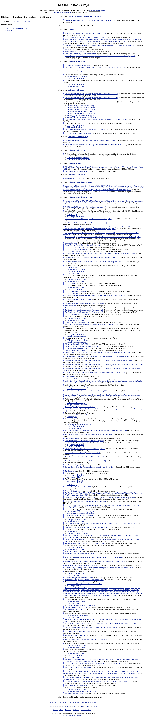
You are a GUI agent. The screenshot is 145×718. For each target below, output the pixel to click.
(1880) (84, 580)
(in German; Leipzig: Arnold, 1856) (84, 37)
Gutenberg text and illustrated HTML (79, 425)
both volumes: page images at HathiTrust (80, 513)
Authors (74, 706)
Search (56, 706)
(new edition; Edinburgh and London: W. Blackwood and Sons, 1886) (98, 352)
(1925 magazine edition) (80, 54)
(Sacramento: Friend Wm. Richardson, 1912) (103, 188)
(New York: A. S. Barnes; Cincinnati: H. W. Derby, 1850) (102, 672)
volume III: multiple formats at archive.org (81, 109)
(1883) (78, 299)
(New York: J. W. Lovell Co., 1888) (85, 457)
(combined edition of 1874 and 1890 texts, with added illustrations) (100, 497)
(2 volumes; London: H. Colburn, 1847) (103, 623)
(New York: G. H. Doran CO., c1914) (85, 449)
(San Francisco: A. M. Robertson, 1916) (84, 308)
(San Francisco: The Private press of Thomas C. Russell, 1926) (103, 237)
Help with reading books (57, 702)
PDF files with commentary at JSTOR (80, 160)
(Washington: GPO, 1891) (102, 40)
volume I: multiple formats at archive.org (80, 106)
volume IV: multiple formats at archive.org (81, 111)
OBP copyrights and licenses (72, 715)
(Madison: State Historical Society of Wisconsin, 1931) (96, 663)
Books (55, 710)
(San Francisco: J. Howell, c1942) (85, 33)
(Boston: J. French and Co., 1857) (98, 360)
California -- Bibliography (77, 71)
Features (68, 710)
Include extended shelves (97, 10)
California (8, 30)
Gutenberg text (72, 417)
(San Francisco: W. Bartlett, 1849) (100, 253)
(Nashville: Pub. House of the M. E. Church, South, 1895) (96, 295)
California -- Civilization (76, 150)
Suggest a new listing (88, 702)
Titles (81, 706)
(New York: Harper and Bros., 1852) (90, 639)
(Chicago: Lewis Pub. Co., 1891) (97, 119)
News (61, 710)
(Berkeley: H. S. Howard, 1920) (84, 543)
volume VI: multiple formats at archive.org (81, 115)
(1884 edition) (75, 350)
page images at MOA (74, 273)
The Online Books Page (72, 4)
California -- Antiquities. (76, 61)
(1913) (90, 257)
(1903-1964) (95, 67)
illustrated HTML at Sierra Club (77, 415)
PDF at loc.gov (72, 215)
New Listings (65, 706)
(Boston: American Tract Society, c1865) (94, 557)
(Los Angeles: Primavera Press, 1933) (86, 223)
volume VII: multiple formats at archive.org (81, 117)
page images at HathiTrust (75, 78)
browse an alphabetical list (62, 12)
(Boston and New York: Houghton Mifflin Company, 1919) (93, 262)
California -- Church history (78, 137)
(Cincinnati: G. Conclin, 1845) (91, 324)
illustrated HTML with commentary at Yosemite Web (84, 584)
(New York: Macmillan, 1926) (81, 241)
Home (50, 706)
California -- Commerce (76, 175)
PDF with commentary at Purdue (78, 158)
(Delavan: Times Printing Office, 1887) (95, 373)
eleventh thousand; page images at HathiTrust (82, 605)
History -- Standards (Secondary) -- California (84, 16)
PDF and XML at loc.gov (75, 127)
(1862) (82, 453)
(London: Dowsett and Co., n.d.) (100, 568)
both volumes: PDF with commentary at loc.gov (83, 511)
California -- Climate (75, 163)
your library (17, 21)
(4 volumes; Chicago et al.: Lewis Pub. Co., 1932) (91, 94)
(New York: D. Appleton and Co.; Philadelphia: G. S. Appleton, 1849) (102, 591)
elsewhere (27, 21)
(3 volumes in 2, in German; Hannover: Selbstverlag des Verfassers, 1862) (101, 523)
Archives (76, 710)
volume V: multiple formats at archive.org (81, 113)
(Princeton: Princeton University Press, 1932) (102, 228)
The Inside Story (86, 710)
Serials (94, 706)
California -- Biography (76, 90)
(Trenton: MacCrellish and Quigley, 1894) (100, 56)
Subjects (87, 706)
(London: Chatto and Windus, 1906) (85, 461)
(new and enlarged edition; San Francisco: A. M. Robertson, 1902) (97, 356)
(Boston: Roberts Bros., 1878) (83, 245)
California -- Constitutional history (80, 182)
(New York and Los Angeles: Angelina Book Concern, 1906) (98, 681)
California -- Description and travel (80, 197)
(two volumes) (86, 527)
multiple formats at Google (76, 531)
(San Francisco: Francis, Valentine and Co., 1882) (89, 467)
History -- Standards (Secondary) (16, 28)
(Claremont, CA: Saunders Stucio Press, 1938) (88, 219)
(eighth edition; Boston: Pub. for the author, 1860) (104, 365)
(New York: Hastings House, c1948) (85, 207)
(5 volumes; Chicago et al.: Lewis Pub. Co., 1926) (91, 98)
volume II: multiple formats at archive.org (81, 107)
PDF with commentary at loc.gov (78, 279)
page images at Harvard (75, 481)
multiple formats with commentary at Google (82, 691)
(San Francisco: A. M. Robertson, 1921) (84, 310)
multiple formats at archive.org (77, 76)
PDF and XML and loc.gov (76, 403)
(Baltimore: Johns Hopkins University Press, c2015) (90, 140)
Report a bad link (74, 702)
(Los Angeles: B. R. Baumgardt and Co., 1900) (100, 45)
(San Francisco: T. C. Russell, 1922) (95, 561)
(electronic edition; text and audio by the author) (85, 129)
